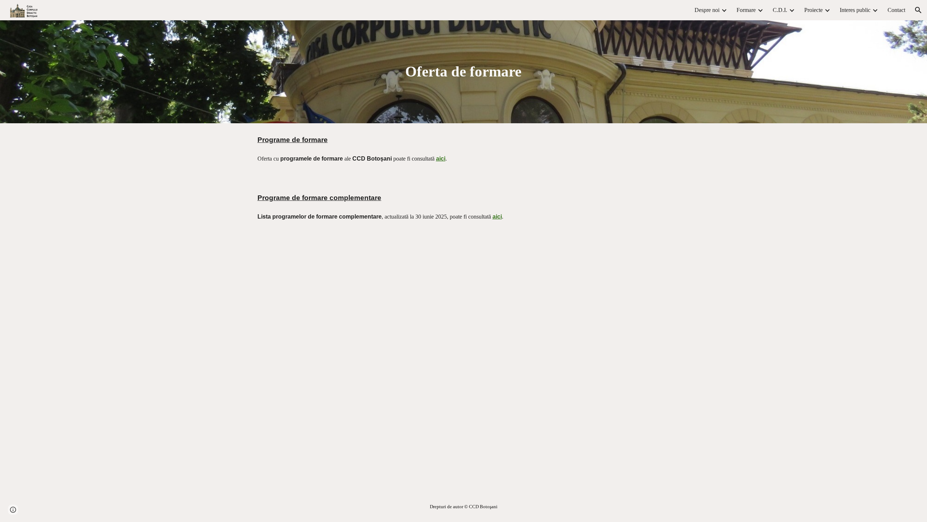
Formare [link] (746, 10)
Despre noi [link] (707, 10)
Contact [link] (896, 10)
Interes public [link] (855, 10)
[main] (463, 71)
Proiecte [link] (813, 10)
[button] (918, 10)
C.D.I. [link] (780, 10)
